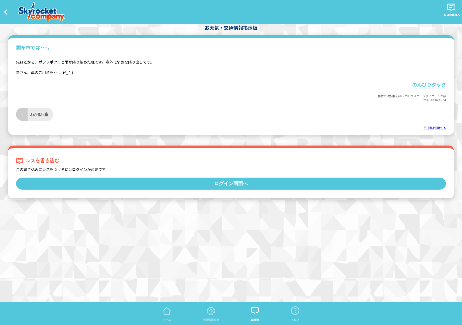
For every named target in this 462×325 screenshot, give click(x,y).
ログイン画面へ (231, 183)
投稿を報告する (436, 128)
